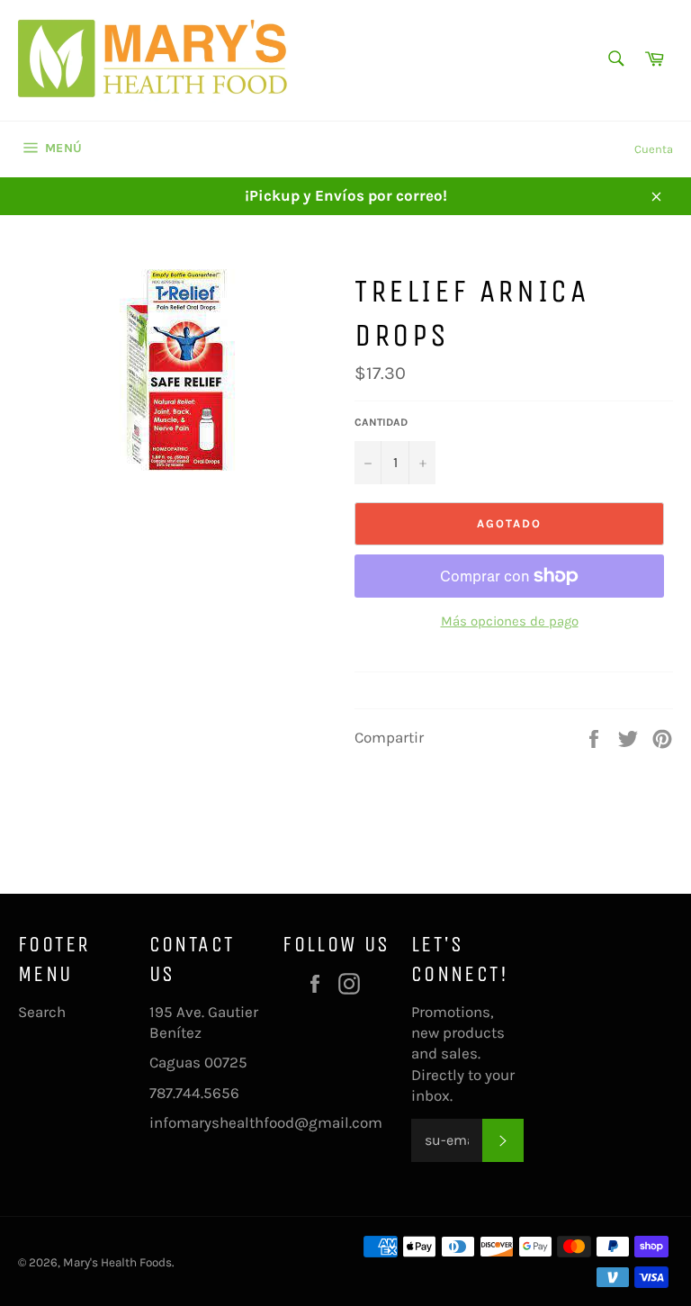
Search (42, 1012)
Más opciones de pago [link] (510, 621)
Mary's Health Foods (117, 1262)
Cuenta (653, 149)
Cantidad (381, 422)
